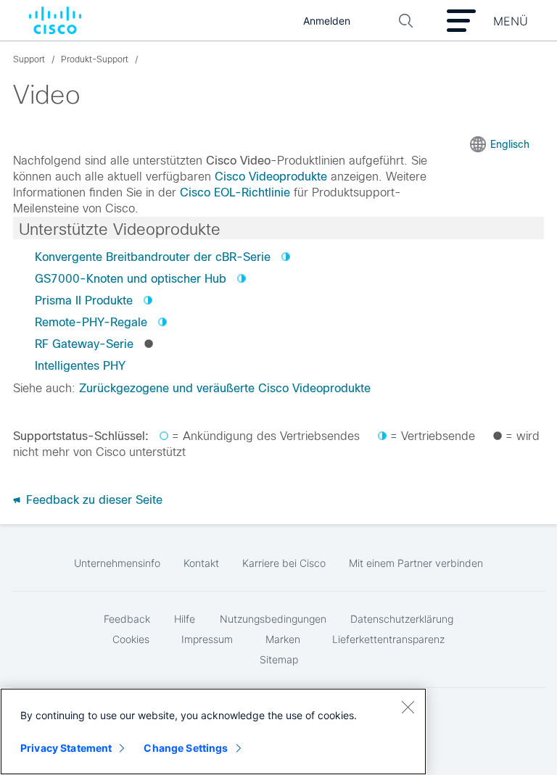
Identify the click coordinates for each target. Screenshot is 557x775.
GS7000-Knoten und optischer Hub (130, 279)
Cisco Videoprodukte (271, 176)
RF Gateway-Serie (84, 344)
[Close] (407, 707)
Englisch (509, 144)
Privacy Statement (66, 748)
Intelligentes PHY (80, 366)
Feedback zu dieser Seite (92, 500)
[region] (213, 731)
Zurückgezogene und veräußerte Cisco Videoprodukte (225, 388)
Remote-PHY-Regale (91, 322)
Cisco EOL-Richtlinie (235, 192)
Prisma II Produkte (84, 300)
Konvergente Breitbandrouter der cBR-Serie (153, 257)
